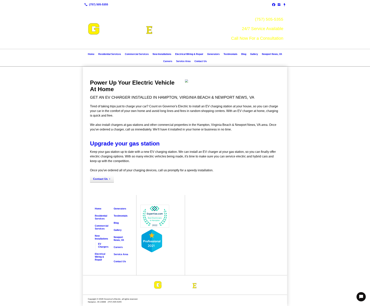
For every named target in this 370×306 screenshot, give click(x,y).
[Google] (284, 4)
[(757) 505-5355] (95, 4)
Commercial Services (137, 54)
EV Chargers (103, 245)
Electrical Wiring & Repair (189, 54)
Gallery (254, 54)
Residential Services (109, 54)
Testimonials (230, 54)
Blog (243, 54)
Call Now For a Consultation (257, 38)
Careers (167, 61)
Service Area (183, 61)
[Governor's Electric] (185, 285)
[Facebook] (273, 4)
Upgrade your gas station (125, 143)
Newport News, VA (272, 54)
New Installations (162, 54)
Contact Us (200, 61)
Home (91, 54)
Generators (213, 54)
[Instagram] (279, 4)
